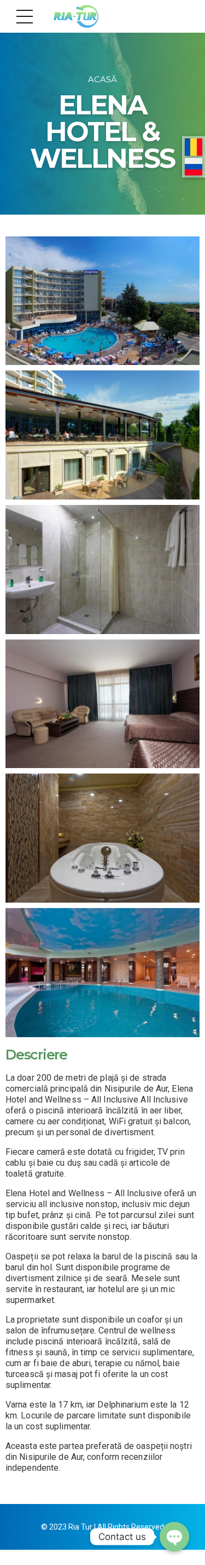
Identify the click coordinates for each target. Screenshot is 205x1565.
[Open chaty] (174, 1536)
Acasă (102, 79)
